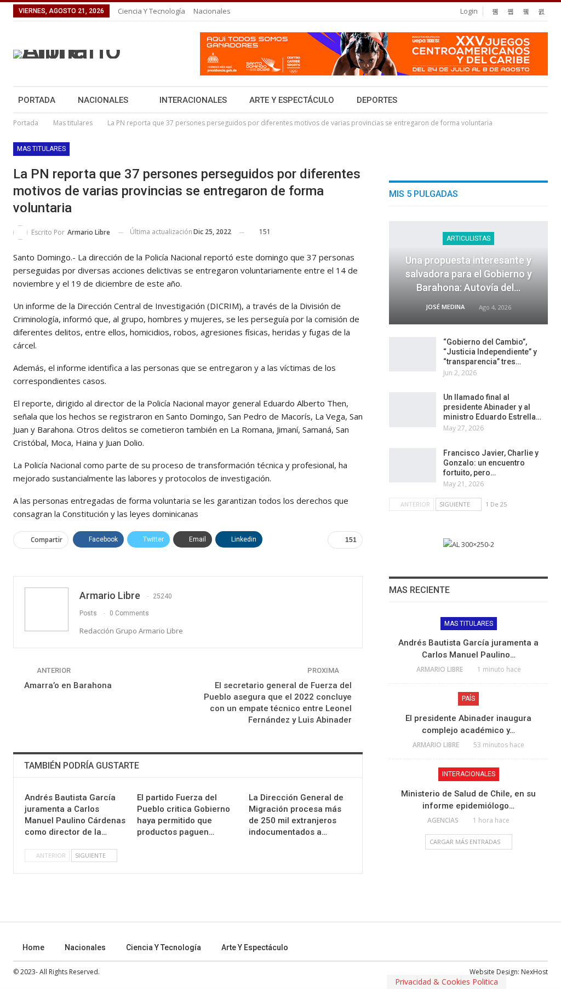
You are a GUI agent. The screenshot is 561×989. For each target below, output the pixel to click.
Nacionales (212, 11)
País (468, 698)
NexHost (534, 971)
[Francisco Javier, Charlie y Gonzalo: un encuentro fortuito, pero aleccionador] (412, 465)
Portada (36, 100)
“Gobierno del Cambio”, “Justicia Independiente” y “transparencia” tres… (490, 352)
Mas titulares (41, 149)
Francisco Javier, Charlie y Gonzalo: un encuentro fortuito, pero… (491, 463)
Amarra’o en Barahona (68, 685)
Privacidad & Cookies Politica (446, 981)
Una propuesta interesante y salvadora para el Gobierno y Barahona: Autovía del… (468, 273)
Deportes (377, 100)
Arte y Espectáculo (291, 100)
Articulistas (468, 238)
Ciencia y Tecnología (151, 11)
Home (33, 947)
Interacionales (193, 100)
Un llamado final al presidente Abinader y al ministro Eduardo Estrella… (492, 407)
